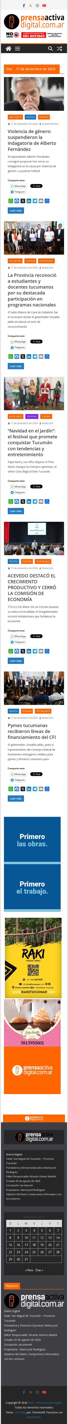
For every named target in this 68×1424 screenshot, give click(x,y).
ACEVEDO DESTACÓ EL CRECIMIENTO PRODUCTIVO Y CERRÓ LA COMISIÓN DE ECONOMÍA (32, 587)
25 (34, 1252)
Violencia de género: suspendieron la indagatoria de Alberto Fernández (32, 140)
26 (42, 1252)
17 (26, 1245)
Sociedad (32, 416)
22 (10, 1252)
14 (58, 1238)
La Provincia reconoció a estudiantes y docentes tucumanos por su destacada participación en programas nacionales (32, 290)
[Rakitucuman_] (33, 920)
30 (18, 1259)
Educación (15, 261)
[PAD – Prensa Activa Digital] (8, 48)
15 (10, 1245)
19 (42, 1245)
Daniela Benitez (50, 123)
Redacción (47, 267)
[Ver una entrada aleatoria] (59, 48)
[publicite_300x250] (32, 1049)
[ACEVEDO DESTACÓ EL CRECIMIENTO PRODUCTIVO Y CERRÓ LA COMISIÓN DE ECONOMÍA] (34, 538)
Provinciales (46, 261)
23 (18, 1252)
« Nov (29, 1270)
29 (10, 1259)
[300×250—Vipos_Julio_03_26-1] (32, 819)
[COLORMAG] (34, 1295)
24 (26, 1252)
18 (34, 1245)
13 (50, 1238)
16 (18, 1245)
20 (50, 1245)
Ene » (39, 1270)
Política (30, 117)
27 (50, 1252)
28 (58, 1252)
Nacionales (15, 117)
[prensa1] (34, 1117)
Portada (43, 117)
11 (34, 1238)
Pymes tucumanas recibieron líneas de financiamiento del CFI (32, 731)
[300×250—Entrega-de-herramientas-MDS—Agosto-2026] (32, 866)
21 (58, 1245)
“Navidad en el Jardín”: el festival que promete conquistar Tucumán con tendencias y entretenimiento (32, 442)
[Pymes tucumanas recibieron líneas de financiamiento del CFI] (34, 688)
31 (26, 1259)
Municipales (15, 416)
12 (42, 1238)
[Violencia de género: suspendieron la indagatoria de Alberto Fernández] (34, 94)
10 (26, 1238)
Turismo (46, 416)
